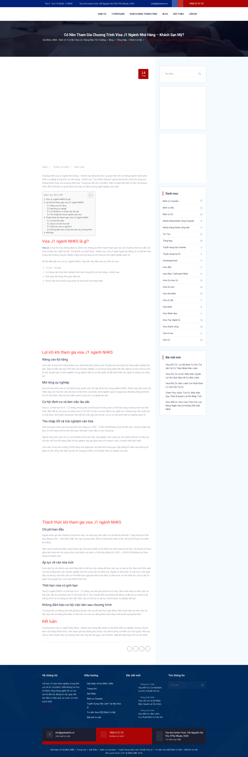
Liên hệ (193, 14)
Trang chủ (92, 688)
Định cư (102, 14)
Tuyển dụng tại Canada (174, 247)
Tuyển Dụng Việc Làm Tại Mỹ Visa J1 (104, 705)
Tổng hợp (167, 240)
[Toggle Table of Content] (89, 195)
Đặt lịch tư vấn (94, 717)
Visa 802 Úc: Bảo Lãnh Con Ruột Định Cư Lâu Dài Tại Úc (184, 385)
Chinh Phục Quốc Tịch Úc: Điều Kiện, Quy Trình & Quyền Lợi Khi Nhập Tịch (184, 394)
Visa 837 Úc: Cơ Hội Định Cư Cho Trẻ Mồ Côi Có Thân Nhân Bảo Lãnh (184, 366)
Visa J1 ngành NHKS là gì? (58, 199)
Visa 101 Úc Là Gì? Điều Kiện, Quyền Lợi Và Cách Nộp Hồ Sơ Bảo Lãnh (183, 376)
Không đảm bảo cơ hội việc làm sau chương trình (71, 229)
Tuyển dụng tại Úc (172, 254)
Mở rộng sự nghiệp (58, 208)
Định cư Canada (170, 201)
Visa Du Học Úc (170, 280)
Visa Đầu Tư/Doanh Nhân (175, 273)
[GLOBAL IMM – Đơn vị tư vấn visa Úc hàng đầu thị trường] (63, 14)
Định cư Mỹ (79, 167)
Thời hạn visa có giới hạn (61, 226)
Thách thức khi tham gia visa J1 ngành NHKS (67, 217)
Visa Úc (166, 339)
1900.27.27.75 (116, 732)
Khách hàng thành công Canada (178, 220)
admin (45, 167)
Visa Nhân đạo (170, 313)
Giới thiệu (178, 14)
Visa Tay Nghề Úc (171, 320)
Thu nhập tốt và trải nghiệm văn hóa (66, 214)
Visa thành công (171, 326)
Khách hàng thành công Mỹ (176, 227)
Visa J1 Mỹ (168, 300)
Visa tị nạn (168, 333)
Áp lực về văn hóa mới (59, 224)
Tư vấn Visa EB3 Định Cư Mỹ (101, 712)
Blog (165, 14)
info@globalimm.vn (159, 3)
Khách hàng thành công (143, 14)
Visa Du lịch (168, 287)
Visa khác (167, 306)
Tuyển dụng (118, 14)
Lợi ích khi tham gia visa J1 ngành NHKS (65, 202)
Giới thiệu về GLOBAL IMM (100, 683)
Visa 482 (167, 267)
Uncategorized (170, 260)
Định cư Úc (168, 214)
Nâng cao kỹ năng (58, 205)
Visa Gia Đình (169, 293)
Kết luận (50, 232)
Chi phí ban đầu (57, 220)
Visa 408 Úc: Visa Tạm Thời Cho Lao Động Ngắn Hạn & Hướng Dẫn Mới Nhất (184, 406)
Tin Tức (166, 234)
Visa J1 (45, 247)
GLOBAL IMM (131, 753)
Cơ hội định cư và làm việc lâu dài (64, 211)
